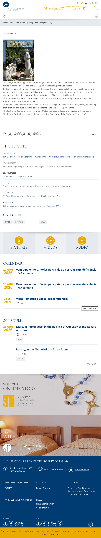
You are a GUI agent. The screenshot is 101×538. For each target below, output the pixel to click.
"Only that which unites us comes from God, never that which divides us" (37, 186)
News (12, 22)
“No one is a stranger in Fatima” (18, 176)
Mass (19, 339)
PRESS (39, 499)
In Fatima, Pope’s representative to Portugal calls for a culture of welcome (37, 166)
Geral (43, 222)
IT (93, 2)
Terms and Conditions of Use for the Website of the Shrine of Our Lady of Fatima (81, 491)
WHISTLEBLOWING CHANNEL (18, 499)
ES (86, 2)
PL (96, 2)
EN (82, 2)
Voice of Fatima (43, 507)
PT (78, 2)
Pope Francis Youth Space (16, 482)
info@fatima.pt (82, 469)
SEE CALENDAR (89, 308)
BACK (94, 134)
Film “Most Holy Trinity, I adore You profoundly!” (34, 22)
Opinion (8, 222)
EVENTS (8, 487)
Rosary (20, 358)
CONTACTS (41, 482)
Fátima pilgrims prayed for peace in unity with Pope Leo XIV (31, 205)
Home (5, 22)
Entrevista (18, 222)
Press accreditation (45, 503)
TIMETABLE (73, 482)
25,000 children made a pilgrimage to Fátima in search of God (31, 196)
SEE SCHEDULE (90, 364)
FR (90, 2)
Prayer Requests (43, 487)
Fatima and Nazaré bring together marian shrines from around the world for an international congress (50, 156)
